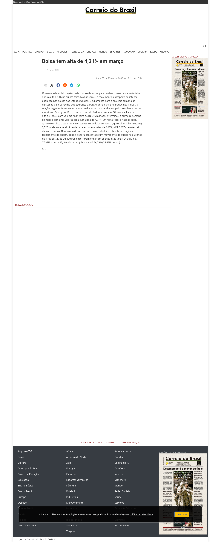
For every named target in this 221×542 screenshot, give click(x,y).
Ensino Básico (26, 485)
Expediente (87, 442)
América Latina (123, 451)
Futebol (70, 491)
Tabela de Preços (130, 442)
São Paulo (72, 525)
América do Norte (76, 457)
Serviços (119, 502)
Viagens (70, 531)
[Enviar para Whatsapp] (78, 85)
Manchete (120, 480)
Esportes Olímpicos (77, 480)
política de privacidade (141, 514)
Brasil (50, 51)
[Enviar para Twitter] (52, 85)
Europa (22, 497)
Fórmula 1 (72, 485)
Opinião (39, 51)
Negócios (62, 51)
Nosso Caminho (107, 442)
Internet (119, 474)
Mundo (103, 51)
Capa (16, 51)
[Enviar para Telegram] (71, 85)
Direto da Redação (28, 474)
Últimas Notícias (27, 525)
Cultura (142, 51)
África (69, 451)
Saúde (153, 51)
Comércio (120, 468)
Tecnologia (77, 51)
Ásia (68, 462)
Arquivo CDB (53, 69)
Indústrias (72, 497)
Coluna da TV (122, 462)
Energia (91, 51)
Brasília (119, 457)
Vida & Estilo (122, 525)
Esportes (115, 51)
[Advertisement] (110, 30)
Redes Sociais (122, 491)
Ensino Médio (25, 491)
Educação (129, 51)
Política (27, 51)
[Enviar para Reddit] (65, 85)
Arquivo (164, 51)
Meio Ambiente (74, 502)
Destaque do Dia (27, 468)
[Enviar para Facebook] (58, 85)
